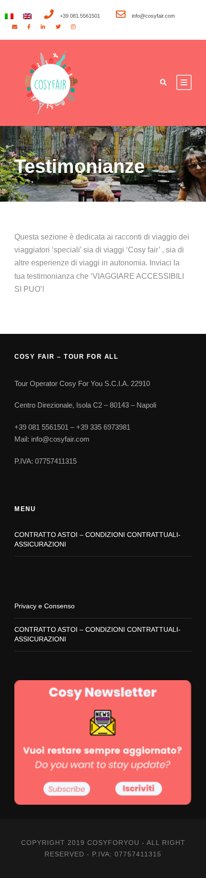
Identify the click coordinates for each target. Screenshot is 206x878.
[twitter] (58, 27)
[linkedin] (43, 27)
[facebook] (29, 27)
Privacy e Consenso (44, 606)
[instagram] (73, 27)
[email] (14, 27)
